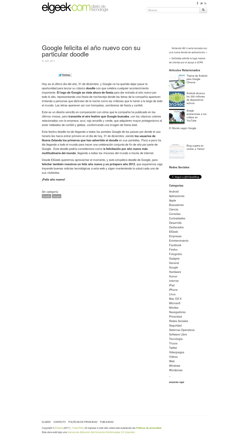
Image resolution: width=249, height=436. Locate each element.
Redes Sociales (178, 321)
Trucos (173, 343)
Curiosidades (177, 218)
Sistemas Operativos (182, 330)
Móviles (173, 307)
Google (56, 196)
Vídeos (173, 357)
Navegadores (177, 312)
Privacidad (175, 316)
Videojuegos (176, 352)
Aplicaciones (176, 196)
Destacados (176, 227)
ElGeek (173, 232)
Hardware (175, 272)
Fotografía (175, 254)
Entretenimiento (179, 240)
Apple (172, 200)
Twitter (173, 348)
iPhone (173, 290)
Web (172, 361)
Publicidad (106, 421)
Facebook (175, 245)
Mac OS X (175, 299)
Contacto (59, 421)
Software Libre (178, 334)
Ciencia (173, 209)
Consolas (175, 214)
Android (174, 191)
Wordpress (175, 370)
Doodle (46, 196)
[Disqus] (102, 250)
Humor (173, 276)
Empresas (175, 236)
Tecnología (176, 339)
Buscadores (176, 205)
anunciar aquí (176, 382)
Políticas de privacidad (82, 421)
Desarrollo (175, 223)
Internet (174, 281)
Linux (172, 294)
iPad (171, 285)
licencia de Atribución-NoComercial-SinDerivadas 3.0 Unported (101, 432)
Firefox (173, 249)
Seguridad (175, 325)
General (174, 263)
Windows (174, 365)
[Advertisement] (124, 27)
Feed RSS (77, 427)
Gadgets (174, 258)
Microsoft (174, 303)
